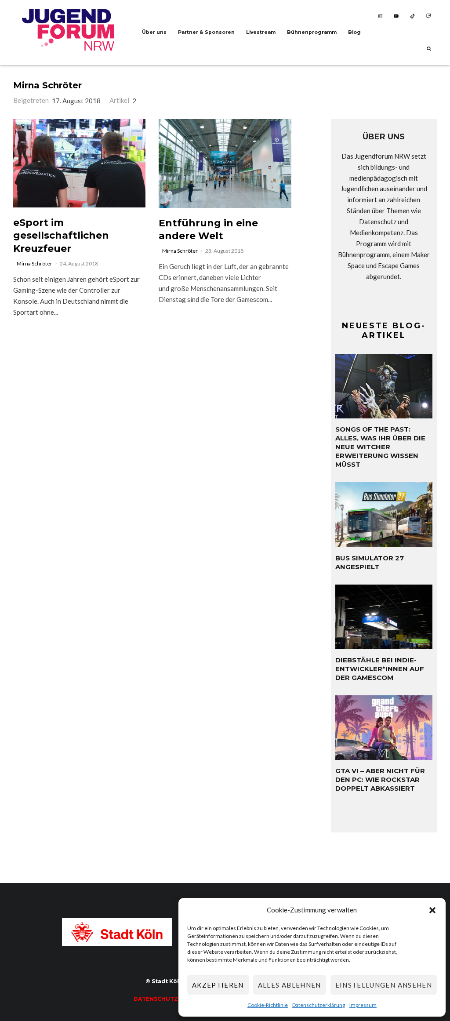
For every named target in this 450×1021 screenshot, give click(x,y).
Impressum (363, 1005)
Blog (354, 32)
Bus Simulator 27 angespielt (369, 562)
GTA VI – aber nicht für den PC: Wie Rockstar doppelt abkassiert (380, 779)
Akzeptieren (218, 985)
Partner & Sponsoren (206, 32)
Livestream (261, 32)
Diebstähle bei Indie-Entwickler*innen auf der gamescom (379, 669)
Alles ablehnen (289, 985)
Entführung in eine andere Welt (208, 229)
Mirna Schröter (47, 85)
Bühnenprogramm (312, 32)
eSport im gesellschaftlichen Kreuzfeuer (61, 235)
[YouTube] (396, 16)
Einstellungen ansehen (383, 985)
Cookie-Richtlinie (267, 1005)
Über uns (154, 32)
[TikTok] (412, 16)
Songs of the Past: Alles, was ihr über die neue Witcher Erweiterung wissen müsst (380, 447)
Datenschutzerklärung (318, 1005)
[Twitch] (428, 16)
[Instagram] (380, 16)
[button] (432, 910)
